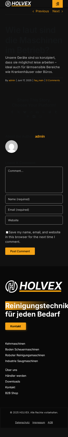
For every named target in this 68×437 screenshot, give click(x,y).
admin (12, 80)
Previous (42, 11)
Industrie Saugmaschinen (21, 361)
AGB (50, 422)
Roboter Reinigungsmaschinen (25, 355)
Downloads (12, 381)
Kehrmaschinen (15, 343)
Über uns (11, 370)
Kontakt (10, 387)
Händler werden (15, 375)
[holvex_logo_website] (18, 2)
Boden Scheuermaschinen (22, 349)
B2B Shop (11, 393)
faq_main (39, 80)
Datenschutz (22, 422)
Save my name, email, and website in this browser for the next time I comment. (33, 236)
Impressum (38, 422)
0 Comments (53, 80)
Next (56, 11)
